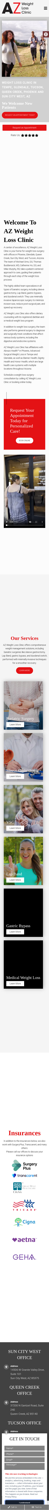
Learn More (24, 670)
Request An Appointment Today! (20, 115)
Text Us (38, 1507)
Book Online (24, 441)
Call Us (13, 1507)
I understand (24, 1503)
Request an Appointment (24, 127)
